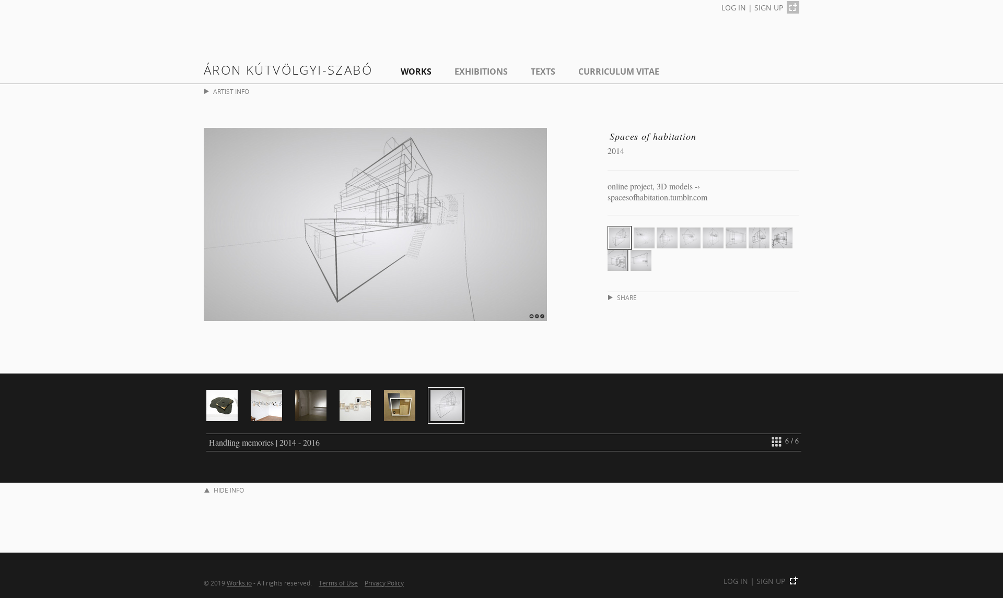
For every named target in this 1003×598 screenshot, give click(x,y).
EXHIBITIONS (481, 71)
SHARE (627, 297)
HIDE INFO (229, 490)
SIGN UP (768, 8)
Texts (543, 71)
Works (416, 71)
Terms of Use (338, 583)
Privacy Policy (384, 583)
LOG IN (733, 8)
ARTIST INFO (231, 91)
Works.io (239, 583)
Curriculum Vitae (618, 71)
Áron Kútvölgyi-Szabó (288, 69)
